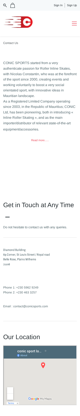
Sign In (58, 5)
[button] (40, 140)
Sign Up (72, 5)
